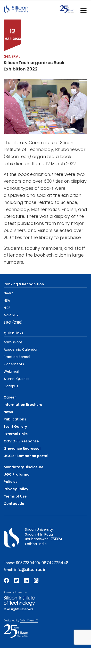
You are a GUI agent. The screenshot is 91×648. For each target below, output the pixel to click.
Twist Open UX (29, 620)
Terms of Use (15, 496)
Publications (15, 419)
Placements (14, 364)
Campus (11, 386)
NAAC (8, 293)
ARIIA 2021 (11, 315)
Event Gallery (15, 426)
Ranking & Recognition (24, 284)
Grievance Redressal (22, 448)
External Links (16, 433)
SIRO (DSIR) (13, 322)
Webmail (11, 371)
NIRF (7, 307)
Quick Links (13, 333)
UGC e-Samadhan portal (26, 455)
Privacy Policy (16, 489)
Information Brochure (23, 404)
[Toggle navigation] (82, 9)
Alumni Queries (16, 378)
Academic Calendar (21, 349)
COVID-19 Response (21, 441)
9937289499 (27, 563)
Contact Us (14, 503)
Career (10, 397)
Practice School (17, 356)
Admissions (13, 342)
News (8, 411)
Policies (10, 481)
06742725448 (54, 563)
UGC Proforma (17, 474)
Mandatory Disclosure (23, 467)
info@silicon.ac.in (30, 569)
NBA (7, 300)
